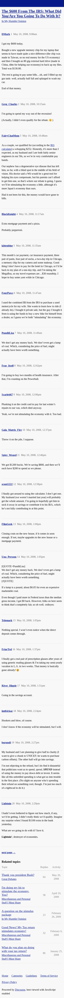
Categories (16, 975)
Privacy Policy (9, 982)
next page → (9, 852)
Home (5, 975)
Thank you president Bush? (18, 875)
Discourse (20, 989)
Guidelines (31, 975)
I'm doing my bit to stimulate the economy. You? (15, 891)
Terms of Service (49, 975)
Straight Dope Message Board (17, 3)
